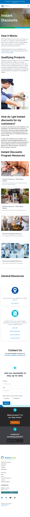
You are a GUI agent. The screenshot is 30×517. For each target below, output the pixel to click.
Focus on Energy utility (7, 52)
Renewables (4, 469)
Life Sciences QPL (15, 338)
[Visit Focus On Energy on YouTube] (10, 498)
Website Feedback (5, 481)
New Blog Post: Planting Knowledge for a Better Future (15, 2)
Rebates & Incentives (6, 462)
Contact (3, 479)
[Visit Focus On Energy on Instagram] (6, 498)
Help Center (15, 422)
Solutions (3, 467)
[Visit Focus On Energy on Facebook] (2, 498)
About (2, 474)
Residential (3, 464)
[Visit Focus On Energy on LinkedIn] (15, 498)
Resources (3, 472)
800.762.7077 (6, 492)
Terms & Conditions (5, 504)
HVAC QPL (15, 328)
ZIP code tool (15, 303)
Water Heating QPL (15, 331)
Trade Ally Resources (6, 478)
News (2, 476)
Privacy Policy (4, 505)
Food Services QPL (15, 334)
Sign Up (6, 403)
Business (3, 465)
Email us (15, 492)
